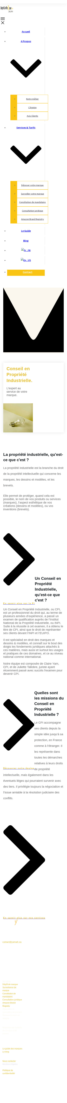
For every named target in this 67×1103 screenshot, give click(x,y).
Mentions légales (10, 1064)
